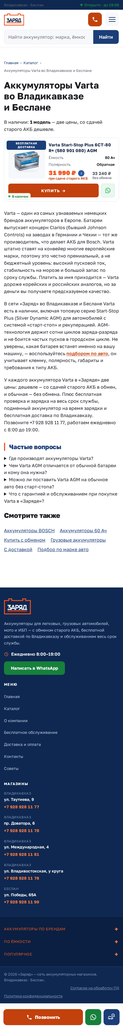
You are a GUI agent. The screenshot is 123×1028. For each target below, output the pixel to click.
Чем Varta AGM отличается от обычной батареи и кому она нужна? (60, 469)
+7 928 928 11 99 (21, 901)
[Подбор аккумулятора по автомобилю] (112, 1017)
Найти (106, 37)
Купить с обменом (24, 540)
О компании (16, 720)
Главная (11, 62)
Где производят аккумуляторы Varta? (51, 458)
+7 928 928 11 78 (21, 830)
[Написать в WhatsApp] (93, 1017)
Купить (53, 190)
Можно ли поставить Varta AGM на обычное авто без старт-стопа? (56, 483)
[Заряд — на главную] (14, 19)
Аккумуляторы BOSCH (29, 530)
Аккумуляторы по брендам (35, 929)
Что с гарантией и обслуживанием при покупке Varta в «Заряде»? (60, 497)
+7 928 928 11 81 (21, 854)
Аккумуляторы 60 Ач (83, 530)
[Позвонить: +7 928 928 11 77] (95, 19)
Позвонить (47, 1017)
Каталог (30, 62)
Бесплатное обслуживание (30, 732)
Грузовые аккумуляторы (78, 540)
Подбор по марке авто (63, 549)
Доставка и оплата (22, 744)
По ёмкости (17, 941)
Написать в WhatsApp (34, 668)
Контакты (13, 756)
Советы (11, 768)
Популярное (18, 954)
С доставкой (18, 549)
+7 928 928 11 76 (21, 878)
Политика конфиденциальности (33, 996)
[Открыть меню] (112, 19)
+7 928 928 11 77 (21, 806)
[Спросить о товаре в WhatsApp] (108, 190)
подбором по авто (87, 353)
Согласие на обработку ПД (94, 988)
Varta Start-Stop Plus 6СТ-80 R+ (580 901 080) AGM (80, 147)
